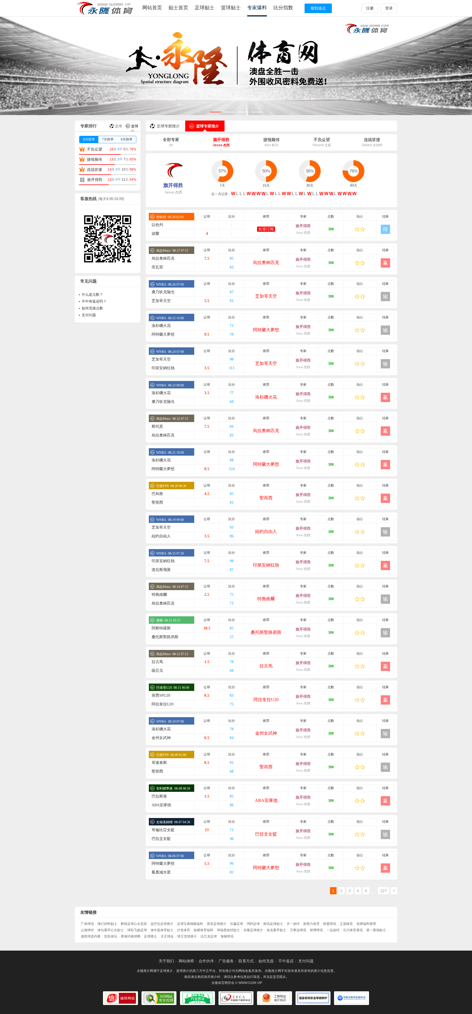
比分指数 (283, 7)
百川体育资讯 (353, 930)
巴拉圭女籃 (266, 834)
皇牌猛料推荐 (366, 924)
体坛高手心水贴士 (111, 930)
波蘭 (155, 233)
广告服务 (226, 961)
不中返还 (286, 961)
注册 (370, 8)
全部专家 (171, 142)
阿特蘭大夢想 (266, 329)
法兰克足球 (208, 936)
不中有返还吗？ (94, 301)
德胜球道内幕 (91, 936)
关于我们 (166, 961)
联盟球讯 (329, 924)
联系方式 (246, 961)
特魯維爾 (159, 595)
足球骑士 (150, 936)
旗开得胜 (221, 142)
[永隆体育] (105, 8)
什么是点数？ (92, 294)
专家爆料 (257, 7)
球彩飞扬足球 (137, 930)
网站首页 (152, 7)
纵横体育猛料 (203, 930)
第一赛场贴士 (376, 930)
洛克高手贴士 (276, 930)
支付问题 (89, 315)
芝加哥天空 (266, 296)
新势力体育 (311, 924)
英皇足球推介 (216, 924)
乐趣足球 (236, 924)
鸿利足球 (253, 924)
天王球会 (167, 936)
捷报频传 (271, 142)
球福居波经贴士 (228, 930)
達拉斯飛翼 (161, 570)
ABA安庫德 (266, 800)
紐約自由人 (266, 531)
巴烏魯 (157, 494)
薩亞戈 (157, 671)
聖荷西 (266, 498)
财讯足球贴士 (273, 924)
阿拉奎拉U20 (266, 699)
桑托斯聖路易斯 (266, 632)
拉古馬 (157, 662)
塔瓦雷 (157, 267)
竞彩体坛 (110, 936)
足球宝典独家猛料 (190, 924)
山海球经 (87, 930)
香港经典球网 (130, 936)
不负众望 (321, 142)
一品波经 (333, 930)
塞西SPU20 (161, 695)
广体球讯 (87, 924)
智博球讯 (316, 930)
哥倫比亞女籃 (163, 830)
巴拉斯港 (159, 796)
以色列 (157, 225)
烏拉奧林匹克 (163, 258)
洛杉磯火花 (161, 326)
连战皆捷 (372, 142)
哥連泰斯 (159, 763)
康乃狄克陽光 (163, 292)
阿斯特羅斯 (161, 628)
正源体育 (346, 924)
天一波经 (293, 924)
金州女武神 (266, 733)
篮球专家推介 (207, 126)
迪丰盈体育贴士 (162, 930)
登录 (389, 8)
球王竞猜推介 (187, 936)
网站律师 (186, 961)
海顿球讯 (227, 936)
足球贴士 (204, 7)
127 (383, 891)
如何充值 (266, 961)
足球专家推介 (168, 126)
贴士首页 (178, 7)
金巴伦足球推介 (162, 924)
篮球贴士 (231, 7)
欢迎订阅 (266, 229)
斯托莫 (157, 426)
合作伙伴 (206, 961)
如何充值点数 (92, 308)
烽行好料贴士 (107, 924)
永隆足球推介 (253, 930)
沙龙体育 (183, 930)
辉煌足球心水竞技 (134, 924)
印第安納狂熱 (163, 368)
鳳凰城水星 (161, 872)
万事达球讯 (298, 930)
